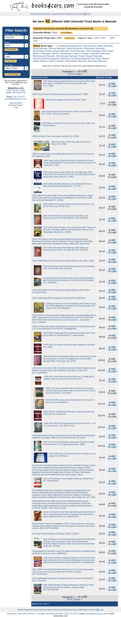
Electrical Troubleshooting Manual (77, 58)
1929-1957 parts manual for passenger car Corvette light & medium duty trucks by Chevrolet (69, 377)
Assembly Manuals (97, 61)
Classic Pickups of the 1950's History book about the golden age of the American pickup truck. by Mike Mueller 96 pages (68, 280)
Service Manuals (57, 48)
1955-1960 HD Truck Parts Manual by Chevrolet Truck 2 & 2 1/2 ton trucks (68, 205)
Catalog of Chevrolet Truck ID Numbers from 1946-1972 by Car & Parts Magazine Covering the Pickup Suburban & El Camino (71, 305)
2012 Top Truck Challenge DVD (55, 534)
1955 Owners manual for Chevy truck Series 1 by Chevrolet (67, 112)
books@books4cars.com (15, 99)
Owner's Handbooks (62, 53)
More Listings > (75, 74)
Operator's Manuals (100, 53)
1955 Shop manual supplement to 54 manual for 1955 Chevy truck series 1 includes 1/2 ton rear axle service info (69, 83)
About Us (71, 14)
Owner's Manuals (41, 53)
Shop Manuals (40, 48)
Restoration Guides (42, 51)
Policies (66, 610)
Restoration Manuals (94, 48)
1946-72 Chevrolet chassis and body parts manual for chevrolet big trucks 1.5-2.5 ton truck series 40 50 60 (63, 327)
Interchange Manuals (66, 56)
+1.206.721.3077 (70, 614)
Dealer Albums (40, 61)
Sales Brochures (74, 48)
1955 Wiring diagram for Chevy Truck (66, 100)
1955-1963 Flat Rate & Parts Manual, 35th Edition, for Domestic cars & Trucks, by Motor (66, 249)
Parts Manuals (77, 51)
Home (32, 14)
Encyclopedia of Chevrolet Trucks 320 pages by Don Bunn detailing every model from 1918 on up (63, 552)
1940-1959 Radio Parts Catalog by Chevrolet (59, 298)
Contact (79, 14)
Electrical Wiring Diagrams (46, 58)
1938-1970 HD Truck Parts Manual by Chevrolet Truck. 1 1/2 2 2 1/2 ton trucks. (69, 424)
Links (16, 107)
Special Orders (58, 14)
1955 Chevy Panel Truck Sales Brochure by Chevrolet (60, 94)
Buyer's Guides (56, 61)
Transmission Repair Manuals (98, 46)
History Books (102, 58)
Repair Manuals (61, 51)
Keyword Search (44, 14)
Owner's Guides (81, 53)
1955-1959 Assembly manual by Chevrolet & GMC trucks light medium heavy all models (67, 185)
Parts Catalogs (93, 51)
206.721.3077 (19, 97)
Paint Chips (107, 51)
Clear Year (69, 38)
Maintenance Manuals (44, 56)
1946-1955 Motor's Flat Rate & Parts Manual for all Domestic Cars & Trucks (69, 267)
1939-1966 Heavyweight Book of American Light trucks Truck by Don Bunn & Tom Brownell (69, 334)
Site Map (83, 610)
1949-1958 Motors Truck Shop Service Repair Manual (63, 261)
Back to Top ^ (41, 604)
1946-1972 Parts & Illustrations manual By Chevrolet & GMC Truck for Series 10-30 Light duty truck (68, 443)
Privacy (75, 610)
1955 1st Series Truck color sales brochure (55, 136)
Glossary (58, 610)
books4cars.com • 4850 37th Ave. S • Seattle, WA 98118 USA (33, 614)
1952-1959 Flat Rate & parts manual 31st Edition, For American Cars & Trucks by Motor (65, 217)
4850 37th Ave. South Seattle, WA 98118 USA (16, 91)
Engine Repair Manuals (90, 56)
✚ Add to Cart (112, 85)
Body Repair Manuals (76, 61)
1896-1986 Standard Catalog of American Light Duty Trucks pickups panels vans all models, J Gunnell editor (68, 587)
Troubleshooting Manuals (69, 46)
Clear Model (66, 33)
